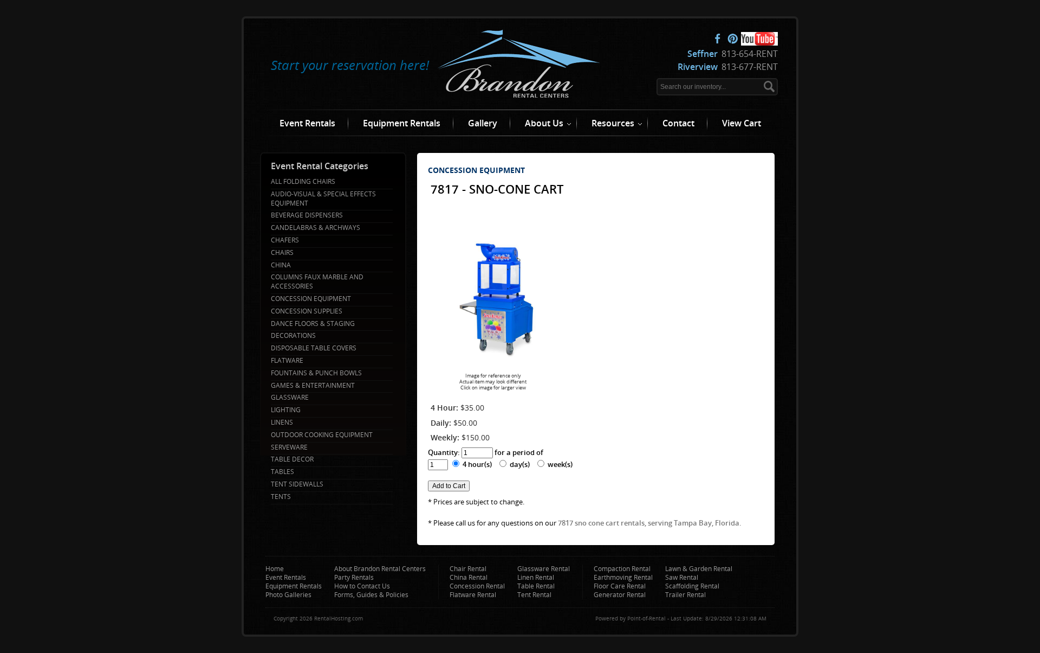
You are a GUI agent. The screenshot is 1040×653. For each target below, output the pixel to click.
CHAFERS (285, 240)
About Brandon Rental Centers (380, 568)
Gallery (482, 123)
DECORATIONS (293, 335)
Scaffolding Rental (692, 586)
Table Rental (536, 586)
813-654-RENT (732, 54)
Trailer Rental (685, 594)
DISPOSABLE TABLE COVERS (313, 348)
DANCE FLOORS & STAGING (313, 323)
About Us (544, 123)
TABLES (282, 472)
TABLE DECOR (292, 459)
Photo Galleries (288, 594)
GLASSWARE (290, 397)
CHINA (281, 265)
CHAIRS (282, 252)
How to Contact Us (362, 586)
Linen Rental (535, 577)
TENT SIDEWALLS (297, 484)
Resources (613, 123)
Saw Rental (681, 577)
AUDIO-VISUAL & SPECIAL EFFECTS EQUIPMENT (323, 199)
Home (274, 568)
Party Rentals (354, 577)
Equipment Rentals (401, 123)
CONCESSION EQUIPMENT (311, 299)
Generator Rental (620, 594)
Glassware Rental (543, 568)
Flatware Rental (473, 594)
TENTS (281, 496)
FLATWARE (287, 360)
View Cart (741, 123)
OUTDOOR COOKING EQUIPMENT (322, 435)
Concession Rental (477, 586)
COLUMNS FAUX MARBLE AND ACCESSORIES (317, 282)
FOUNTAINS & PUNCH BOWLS (316, 373)
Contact (678, 123)
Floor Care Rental (620, 586)
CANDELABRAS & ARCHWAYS (315, 227)
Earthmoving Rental (623, 577)
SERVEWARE (289, 447)
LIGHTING (286, 410)
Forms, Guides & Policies (371, 594)
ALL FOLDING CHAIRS (303, 181)
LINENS (282, 422)
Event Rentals (307, 123)
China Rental (468, 577)
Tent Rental (534, 594)
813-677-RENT (728, 67)
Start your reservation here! (350, 65)
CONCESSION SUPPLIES (306, 311)
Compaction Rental (622, 568)
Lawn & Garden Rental (698, 568)
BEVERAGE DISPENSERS (307, 215)
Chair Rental (468, 568)
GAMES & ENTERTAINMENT (313, 385)
